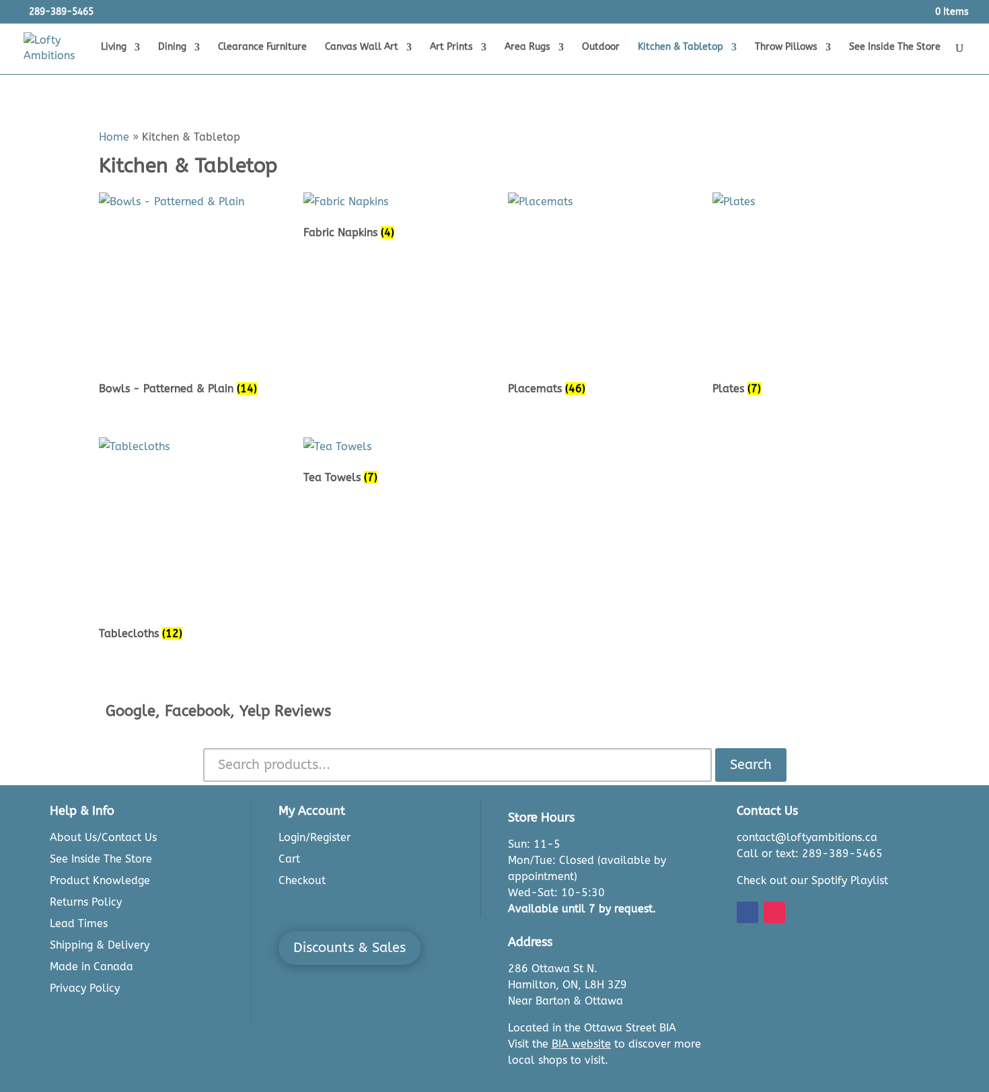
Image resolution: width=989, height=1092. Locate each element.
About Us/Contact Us (103, 837)
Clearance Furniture (262, 47)
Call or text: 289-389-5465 (810, 853)
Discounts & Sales (349, 947)
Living (113, 47)
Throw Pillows (786, 47)
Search (751, 764)
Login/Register (315, 837)
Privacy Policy (85, 988)
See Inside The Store (895, 47)
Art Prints (451, 47)
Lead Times (79, 923)
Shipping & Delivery (99, 945)
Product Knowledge (100, 880)
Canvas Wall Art (361, 47)
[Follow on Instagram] (774, 912)
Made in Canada (91, 966)
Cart (289, 858)
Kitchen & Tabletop (680, 47)
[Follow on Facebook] (747, 912)
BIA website (581, 1044)
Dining (172, 47)
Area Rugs (527, 47)
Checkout (302, 880)
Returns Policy (86, 902)
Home (114, 137)
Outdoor (601, 47)
